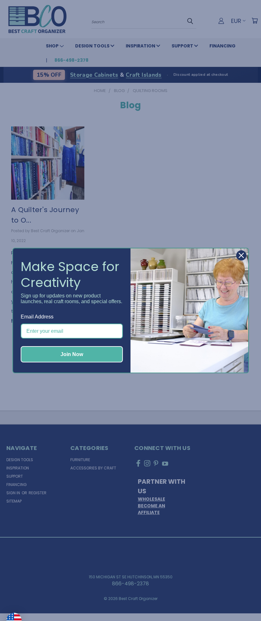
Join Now (71, 354)
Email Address (37, 316)
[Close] (241, 255)
